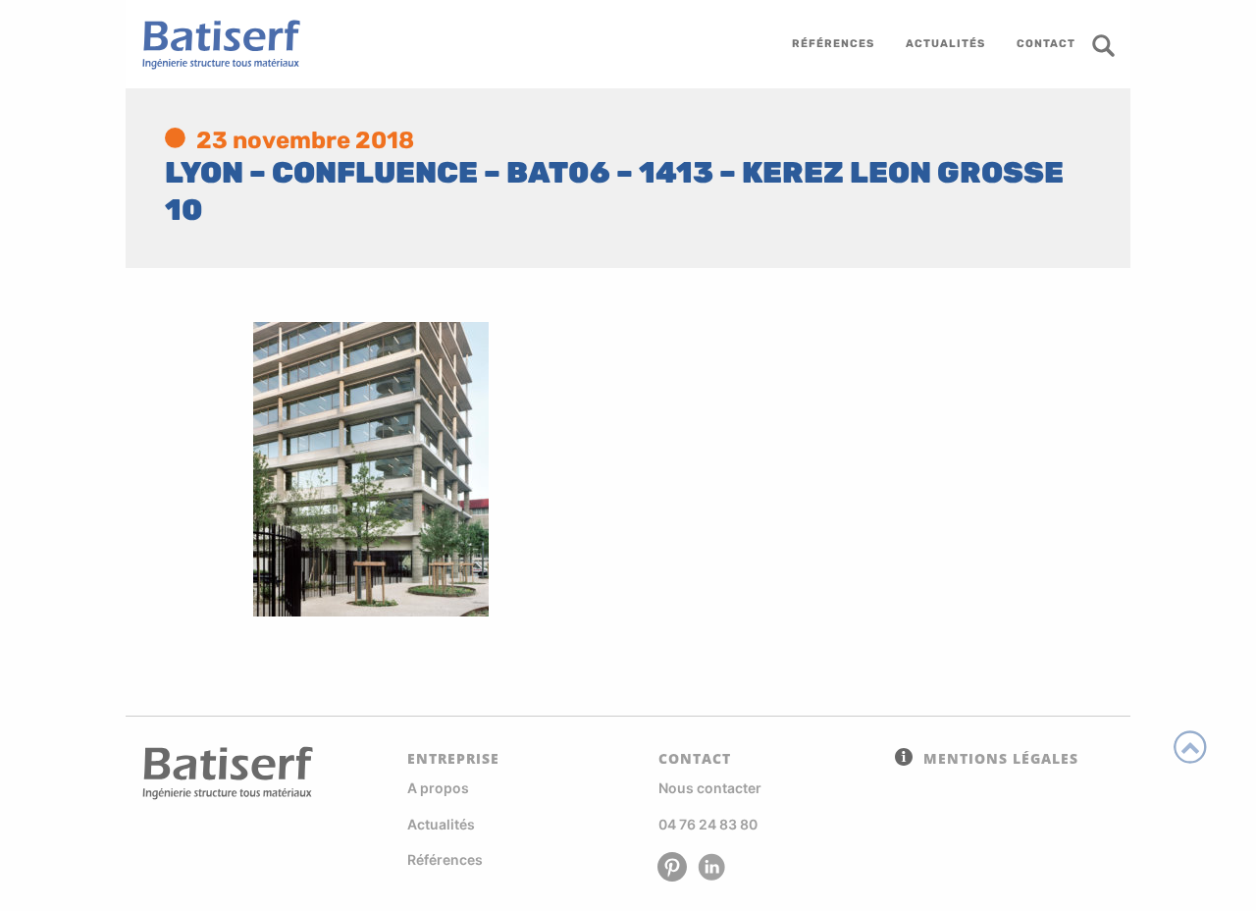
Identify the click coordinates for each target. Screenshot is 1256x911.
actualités (945, 43)
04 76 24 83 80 (708, 824)
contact (1046, 43)
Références (445, 859)
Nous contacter (709, 787)
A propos (438, 787)
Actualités (441, 824)
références (833, 43)
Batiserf (214, 44)
